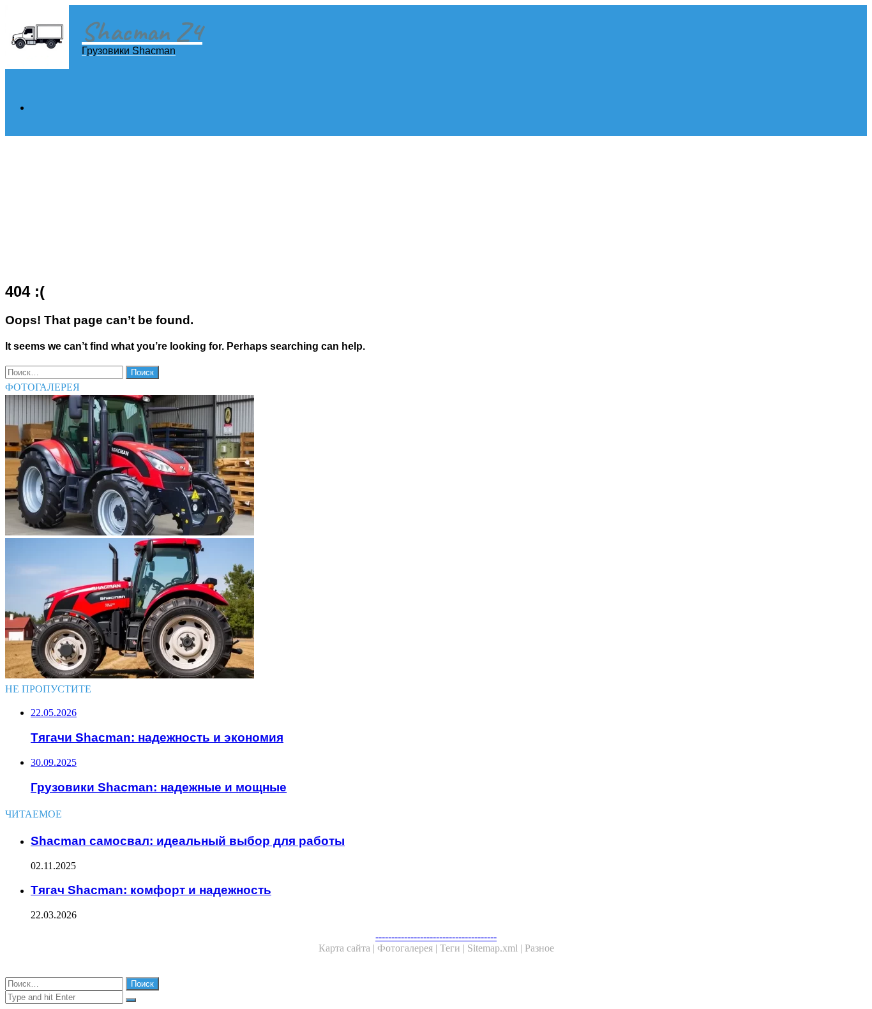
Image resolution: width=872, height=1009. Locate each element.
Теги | (453, 948)
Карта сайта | (348, 948)
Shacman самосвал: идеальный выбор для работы (188, 841)
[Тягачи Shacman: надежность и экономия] (388, 466)
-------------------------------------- (436, 936)
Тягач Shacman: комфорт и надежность (151, 890)
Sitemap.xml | (496, 948)
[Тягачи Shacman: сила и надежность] (388, 609)
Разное (539, 948)
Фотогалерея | (408, 948)
